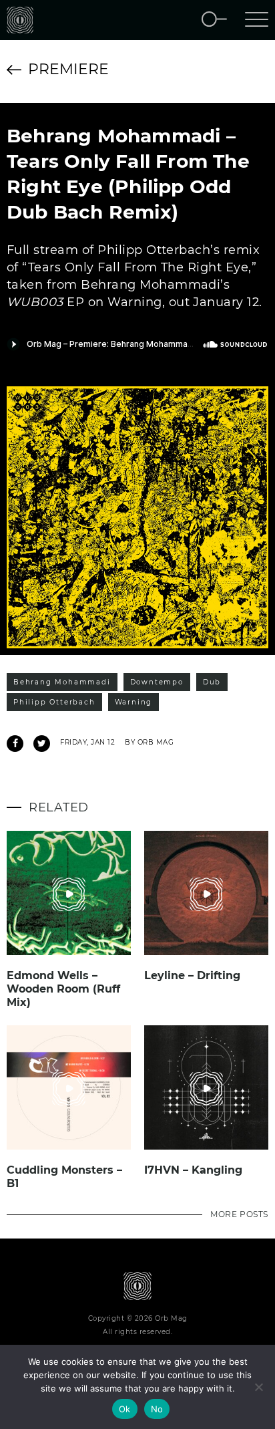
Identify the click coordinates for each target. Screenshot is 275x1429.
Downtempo (157, 682)
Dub (212, 682)
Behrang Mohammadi (62, 682)
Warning (134, 702)
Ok (125, 1409)
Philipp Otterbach (54, 702)
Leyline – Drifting (192, 975)
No (157, 1409)
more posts (239, 1214)
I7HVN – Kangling (193, 1170)
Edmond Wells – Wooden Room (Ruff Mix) (63, 989)
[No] (258, 1387)
